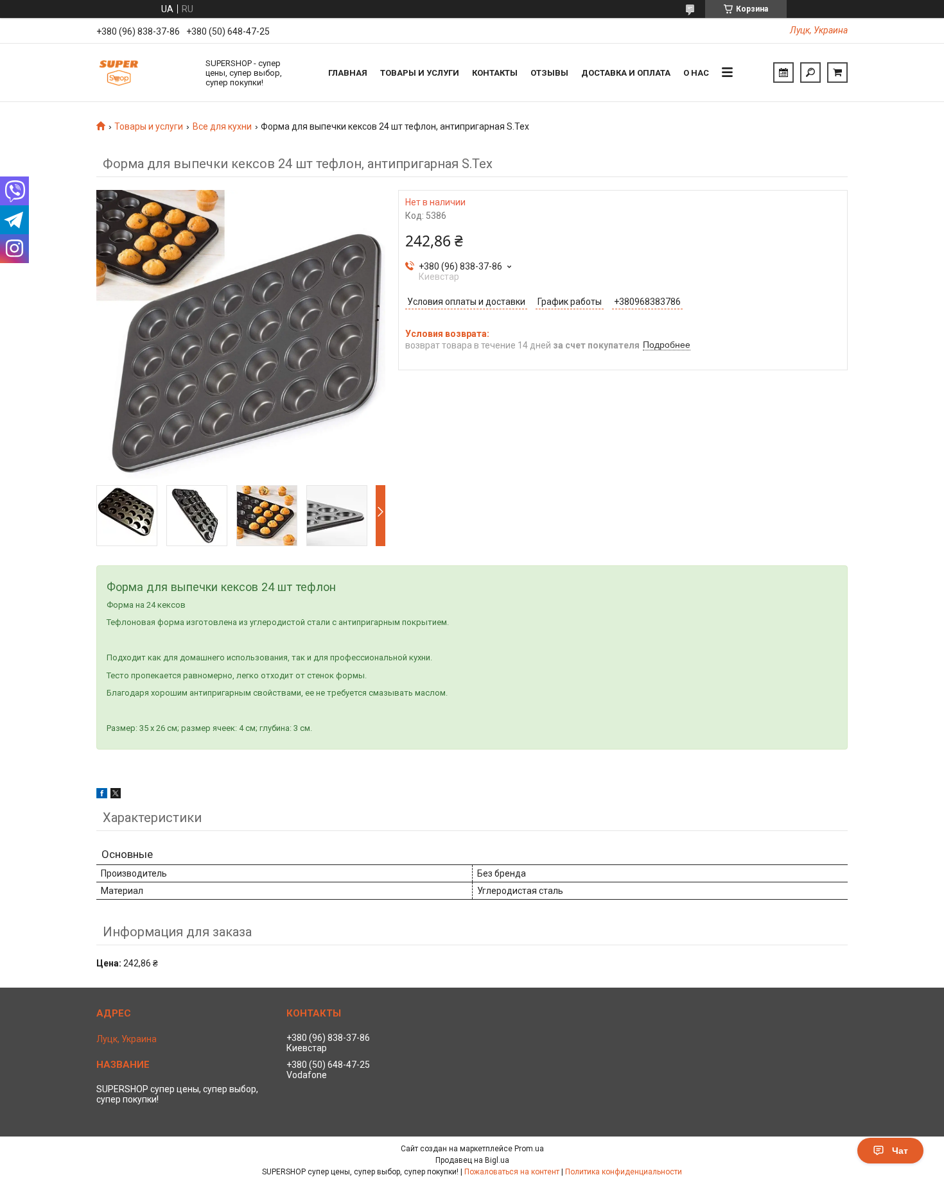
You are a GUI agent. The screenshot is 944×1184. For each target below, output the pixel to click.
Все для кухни (222, 126)
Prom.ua (529, 1148)
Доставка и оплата (625, 73)
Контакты (495, 73)
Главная (347, 73)
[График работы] (783, 72)
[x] (115, 795)
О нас (696, 73)
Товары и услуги (419, 73)
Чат (900, 1150)
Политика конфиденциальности (623, 1171)
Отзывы (549, 73)
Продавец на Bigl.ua (472, 1160)
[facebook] (101, 795)
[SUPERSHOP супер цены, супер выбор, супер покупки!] (144, 72)
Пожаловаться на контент (511, 1171)
